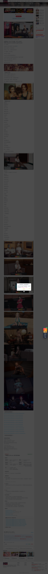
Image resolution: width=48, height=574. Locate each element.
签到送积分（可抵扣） (25, 287)
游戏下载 (45, 334)
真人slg (45, 333)
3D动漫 (45, 337)
